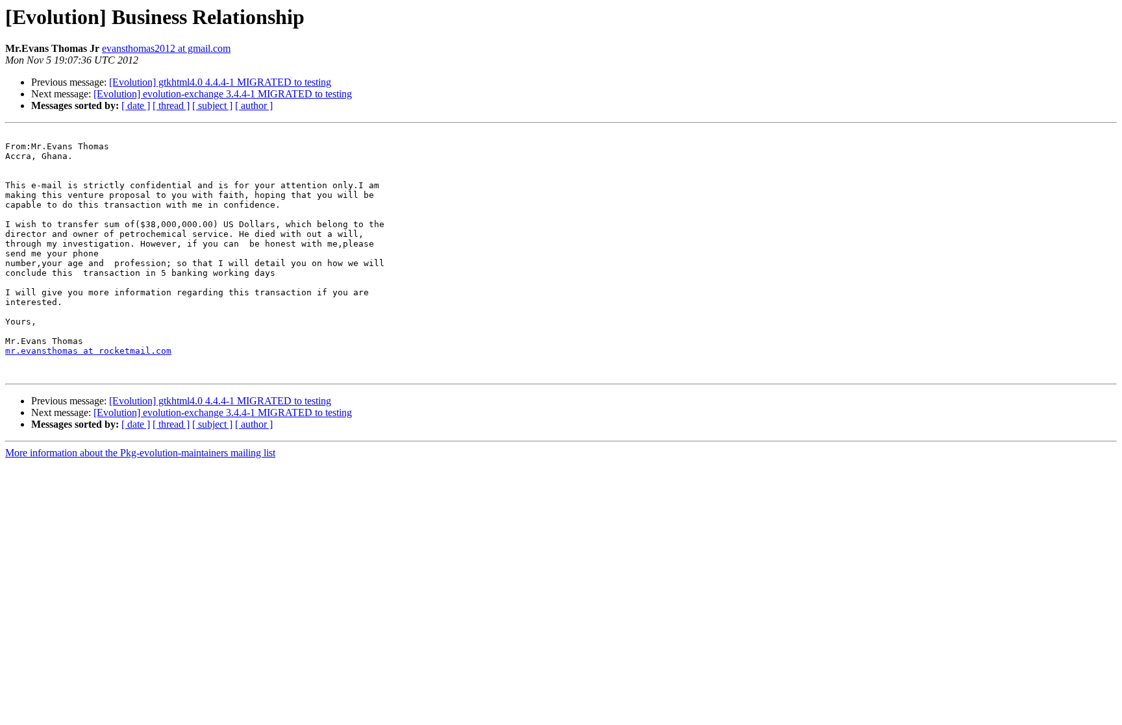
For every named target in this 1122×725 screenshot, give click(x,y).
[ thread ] (171, 105)
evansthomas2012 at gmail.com (166, 48)
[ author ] (254, 105)
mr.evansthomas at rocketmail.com (88, 351)
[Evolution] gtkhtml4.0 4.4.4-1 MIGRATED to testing (220, 82)
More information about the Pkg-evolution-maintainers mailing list (140, 452)
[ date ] (135, 105)
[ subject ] (212, 105)
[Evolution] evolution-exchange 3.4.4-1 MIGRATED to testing (223, 93)
